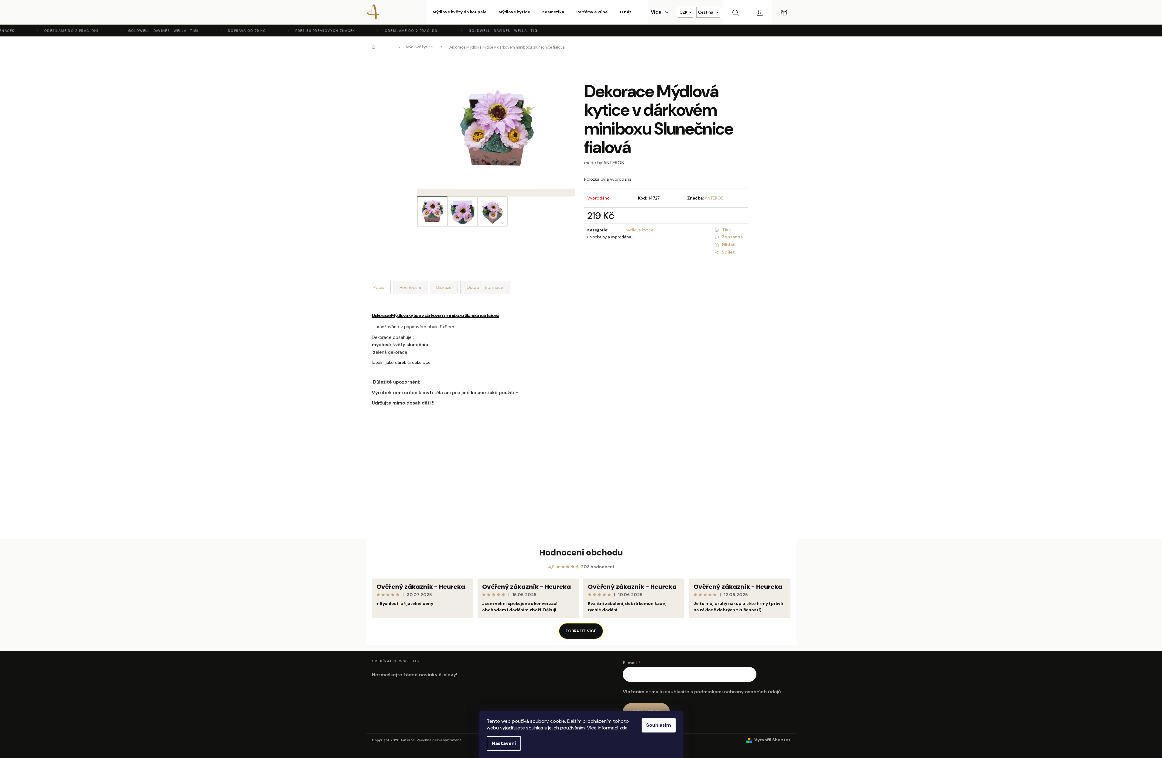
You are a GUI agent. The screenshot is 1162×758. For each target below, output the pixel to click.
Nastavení (504, 743)
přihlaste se (531, 451)
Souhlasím (658, 725)
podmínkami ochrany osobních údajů (737, 692)
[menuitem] (459, 12)
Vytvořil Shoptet (772, 740)
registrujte (578, 451)
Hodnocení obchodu (581, 552)
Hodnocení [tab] (410, 287)
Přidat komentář (394, 503)
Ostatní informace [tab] (485, 287)
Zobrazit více (580, 630)
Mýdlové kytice (639, 230)
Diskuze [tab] (443, 287)
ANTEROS (714, 198)
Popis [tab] (378, 287)
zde (623, 728)
